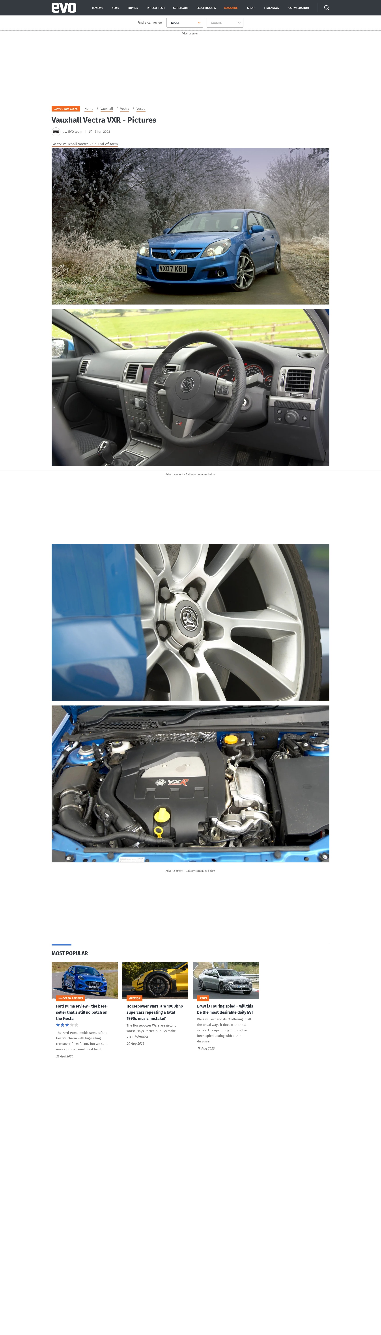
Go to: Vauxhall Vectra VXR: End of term (85, 144)
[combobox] (169, 22)
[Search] (326, 7)
